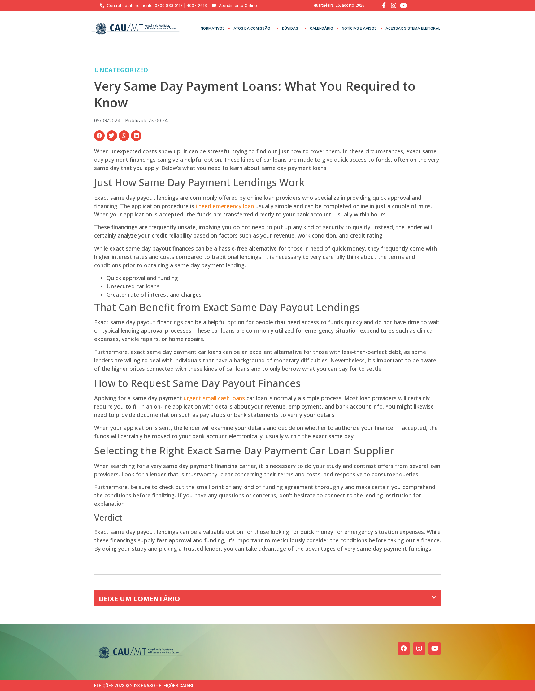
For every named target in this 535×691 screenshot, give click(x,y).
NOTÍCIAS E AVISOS (359, 28)
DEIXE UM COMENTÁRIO (139, 598)
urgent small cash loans (214, 398)
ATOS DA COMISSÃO (251, 28)
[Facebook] (404, 648)
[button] (99, 135)
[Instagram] (419, 648)
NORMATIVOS (213, 28)
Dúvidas (290, 28)
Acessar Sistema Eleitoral (412, 28)
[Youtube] (434, 648)
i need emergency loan (225, 206)
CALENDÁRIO (321, 28)
